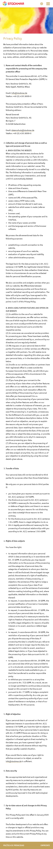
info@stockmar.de (19, 93)
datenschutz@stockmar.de (22, 130)
